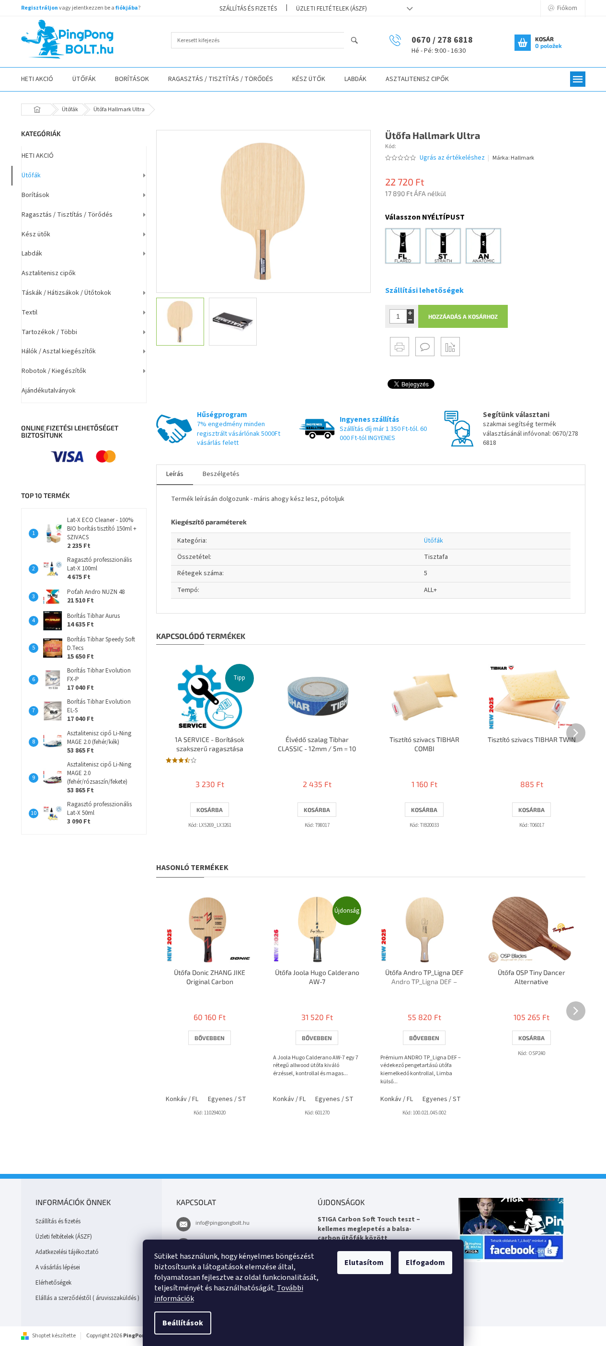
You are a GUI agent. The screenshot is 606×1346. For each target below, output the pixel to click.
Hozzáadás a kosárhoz (463, 316)
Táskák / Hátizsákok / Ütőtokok (66, 293)
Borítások (35, 195)
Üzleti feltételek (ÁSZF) (331, 8)
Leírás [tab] (174, 474)
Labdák (32, 253)
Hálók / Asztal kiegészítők (59, 351)
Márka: (513, 158)
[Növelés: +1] (410, 312)
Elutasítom (364, 1262)
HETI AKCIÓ (38, 156)
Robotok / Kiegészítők (54, 371)
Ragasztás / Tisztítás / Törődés (67, 215)
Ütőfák (31, 175)
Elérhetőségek (53, 1282)
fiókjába (126, 8)
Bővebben (209, 1037)
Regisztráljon (39, 8)
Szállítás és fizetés (248, 8)
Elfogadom (425, 1262)
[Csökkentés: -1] (410, 320)
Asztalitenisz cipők (49, 273)
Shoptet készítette (54, 1336)
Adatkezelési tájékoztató (67, 1252)
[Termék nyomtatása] (399, 346)
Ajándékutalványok (49, 390)
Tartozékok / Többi (49, 332)
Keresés (358, 41)
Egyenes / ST (227, 1099)
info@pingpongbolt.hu (222, 1223)
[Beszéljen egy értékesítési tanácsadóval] (424, 346)
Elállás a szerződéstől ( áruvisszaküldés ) (87, 1298)
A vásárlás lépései (57, 1267)
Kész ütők (36, 234)
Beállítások (182, 1323)
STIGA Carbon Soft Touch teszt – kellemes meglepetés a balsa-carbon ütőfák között (369, 1229)
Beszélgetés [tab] (221, 474)
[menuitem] (37, 79)
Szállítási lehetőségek (424, 290)
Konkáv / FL (182, 1099)
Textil (29, 312)
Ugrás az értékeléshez (452, 157)
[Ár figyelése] (450, 346)
